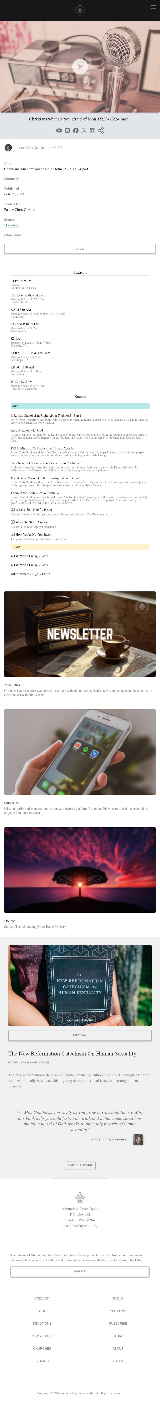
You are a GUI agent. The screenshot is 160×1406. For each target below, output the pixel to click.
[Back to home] (80, 10)
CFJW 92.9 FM (21, 280)
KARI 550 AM (21, 309)
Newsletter (42, 1336)
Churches (42, 1348)
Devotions (42, 1323)
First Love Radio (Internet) (28, 295)
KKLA (15, 338)
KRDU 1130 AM (22, 367)
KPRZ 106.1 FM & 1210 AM (30, 352)
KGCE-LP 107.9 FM (25, 324)
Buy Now (79, 1035)
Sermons (118, 1311)
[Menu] (153, 7)
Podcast (42, 1298)
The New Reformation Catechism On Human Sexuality (72, 1053)
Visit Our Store (80, 1165)
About (117, 1348)
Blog (42, 1311)
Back (80, 248)
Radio (118, 1298)
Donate (117, 1361)
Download (12, 224)
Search (42, 1361)
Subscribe (118, 1323)
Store (117, 1336)
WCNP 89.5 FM (21, 381)
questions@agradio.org (80, 1225)
